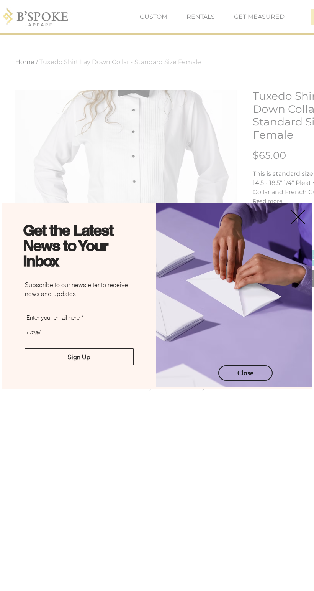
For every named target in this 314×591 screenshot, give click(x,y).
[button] (298, 217)
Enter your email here (53, 317)
